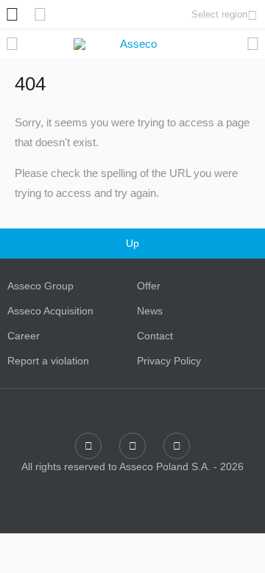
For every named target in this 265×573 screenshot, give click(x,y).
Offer (148, 286)
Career (23, 336)
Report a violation (48, 361)
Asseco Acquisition (50, 311)
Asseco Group (40, 286)
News (150, 311)
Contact (155, 336)
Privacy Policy (169, 361)
